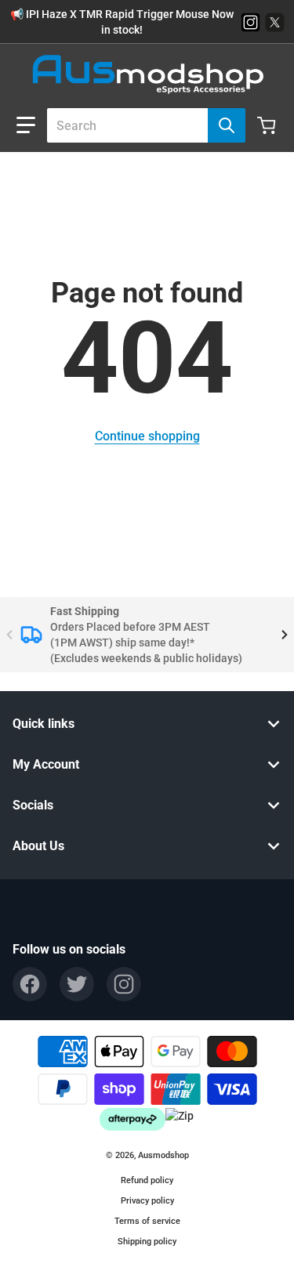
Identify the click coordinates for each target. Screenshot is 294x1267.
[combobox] (140, 125)
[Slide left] (9, 634)
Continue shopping (147, 436)
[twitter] (77, 984)
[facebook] (30, 984)
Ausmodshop (163, 1155)
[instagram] (124, 984)
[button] (25, 125)
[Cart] (268, 125)
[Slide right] (284, 634)
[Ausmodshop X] (275, 22)
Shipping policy (147, 1241)
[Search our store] (226, 125)
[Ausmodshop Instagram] (250, 22)
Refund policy (147, 1180)
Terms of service (147, 1221)
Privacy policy (147, 1201)
